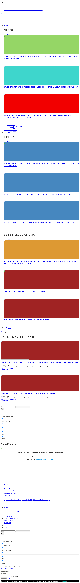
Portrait (6, 525)
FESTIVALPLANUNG (11, 230)
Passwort (3, 573)
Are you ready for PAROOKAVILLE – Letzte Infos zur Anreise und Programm (39, 362)
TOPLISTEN (7, 523)
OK (64, 581)
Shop (9, 328)
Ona (2, 365)
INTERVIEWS (11, 516)
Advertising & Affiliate (10, 491)
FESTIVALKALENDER (12, 131)
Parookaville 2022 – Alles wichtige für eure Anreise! (28, 393)
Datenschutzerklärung (10, 493)
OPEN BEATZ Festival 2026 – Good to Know (24, 291)
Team (5, 486)
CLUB (9, 514)
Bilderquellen (7, 488)
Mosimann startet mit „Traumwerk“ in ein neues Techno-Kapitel (37, 194)
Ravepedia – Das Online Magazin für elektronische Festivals (23, 10)
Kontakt (6, 484)
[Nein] (66, 581)
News (16, 368)
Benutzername (5, 571)
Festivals (11, 125)
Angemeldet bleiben (17, 576)
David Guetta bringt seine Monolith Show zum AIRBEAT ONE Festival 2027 (41, 87)
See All (7, 34)
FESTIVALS (10, 509)
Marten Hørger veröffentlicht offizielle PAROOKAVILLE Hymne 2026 (39, 222)
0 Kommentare (4, 369)
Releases (8, 132)
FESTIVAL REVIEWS (13, 511)
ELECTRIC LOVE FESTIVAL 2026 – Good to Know (26, 320)
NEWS (6, 25)
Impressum (7, 495)
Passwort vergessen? (15, 578)
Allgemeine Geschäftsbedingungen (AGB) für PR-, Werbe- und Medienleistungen (27, 500)
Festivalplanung (5, 368)
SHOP (6, 327)
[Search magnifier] (2, 409)
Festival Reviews (14, 126)
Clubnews (11, 127)
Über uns (6, 497)
